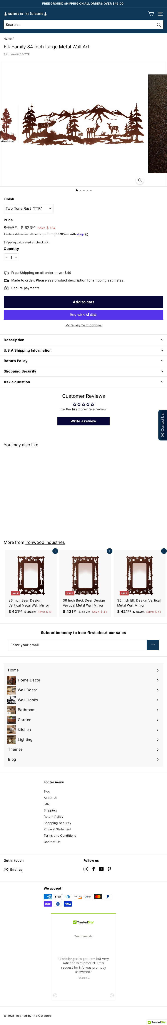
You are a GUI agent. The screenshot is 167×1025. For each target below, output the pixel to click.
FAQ (47, 804)
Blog (47, 791)
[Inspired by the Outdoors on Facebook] (93, 868)
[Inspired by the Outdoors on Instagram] (86, 868)
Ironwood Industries (45, 542)
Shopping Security (57, 823)
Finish (9, 199)
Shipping (10, 242)
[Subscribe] (153, 645)
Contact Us (52, 842)
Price (8, 220)
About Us (50, 797)
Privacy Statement (57, 829)
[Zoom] (140, 180)
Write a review (83, 421)
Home (8, 38)
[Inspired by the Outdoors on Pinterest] (109, 868)
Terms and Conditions (60, 835)
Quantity (11, 248)
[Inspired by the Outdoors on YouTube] (101, 868)
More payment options (83, 325)
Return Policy (53, 816)
